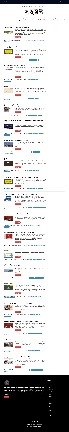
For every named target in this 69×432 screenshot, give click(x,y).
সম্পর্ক (54, 19)
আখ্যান (50, 405)
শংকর (7, 245)
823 (22, 98)
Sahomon (39, 426)
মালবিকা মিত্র (8, 60)
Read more (17, 37)
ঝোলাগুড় (6, 86)
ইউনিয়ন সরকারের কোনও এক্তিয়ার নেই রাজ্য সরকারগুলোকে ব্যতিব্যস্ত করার (21, 177)
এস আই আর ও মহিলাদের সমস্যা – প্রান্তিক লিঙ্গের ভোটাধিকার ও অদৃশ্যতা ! (21, 357)
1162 (22, 207)
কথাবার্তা (29, 19)
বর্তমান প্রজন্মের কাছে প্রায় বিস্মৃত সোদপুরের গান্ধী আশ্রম (16, 27)
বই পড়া (24, 19)
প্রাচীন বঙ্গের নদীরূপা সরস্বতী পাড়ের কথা (13, 265)
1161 (23, 278)
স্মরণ (34, 19)
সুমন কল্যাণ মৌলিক (9, 152)
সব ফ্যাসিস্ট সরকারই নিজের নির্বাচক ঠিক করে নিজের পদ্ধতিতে (18, 303)
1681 (22, 333)
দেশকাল (59, 19)
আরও (63, 19)
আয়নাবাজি (6, 251)
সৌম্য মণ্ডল (8, 188)
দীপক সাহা (8, 170)
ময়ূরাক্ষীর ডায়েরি (7, 340)
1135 (23, 60)
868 (23, 350)
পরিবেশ (50, 401)
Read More (6, 397)
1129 (22, 296)
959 (22, 314)
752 (21, 259)
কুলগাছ (5, 159)
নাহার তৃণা (8, 259)
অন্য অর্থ (50, 398)
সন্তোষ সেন (8, 207)
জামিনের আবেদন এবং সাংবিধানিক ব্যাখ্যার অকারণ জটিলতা (17, 214)
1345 (25, 152)
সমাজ (50, 19)
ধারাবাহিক (45, 19)
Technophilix (39, 424)
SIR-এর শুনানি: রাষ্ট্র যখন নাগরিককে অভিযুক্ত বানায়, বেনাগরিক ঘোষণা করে (20, 194)
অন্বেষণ (50, 415)
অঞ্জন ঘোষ (8, 225)
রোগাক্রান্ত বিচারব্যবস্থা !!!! (9, 283)
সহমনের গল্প (51, 403)
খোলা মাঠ (50, 410)
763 (22, 170)
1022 (22, 225)
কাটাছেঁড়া (50, 400)
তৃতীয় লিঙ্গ (50, 412)
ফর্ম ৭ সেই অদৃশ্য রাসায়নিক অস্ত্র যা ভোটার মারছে (15, 65)
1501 (20, 245)
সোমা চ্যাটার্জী (8, 370)
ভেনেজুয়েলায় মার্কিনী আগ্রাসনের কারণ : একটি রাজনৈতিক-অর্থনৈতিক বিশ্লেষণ (21, 322)
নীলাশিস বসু (8, 98)
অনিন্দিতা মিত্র (8, 350)
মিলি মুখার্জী (8, 133)
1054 (23, 370)
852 (22, 188)
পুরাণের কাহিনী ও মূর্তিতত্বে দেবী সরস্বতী (13, 105)
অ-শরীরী (50, 408)
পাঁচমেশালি (50, 407)
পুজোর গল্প (39, 19)
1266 (22, 79)
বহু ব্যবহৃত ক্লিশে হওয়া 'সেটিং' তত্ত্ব (12, 47)
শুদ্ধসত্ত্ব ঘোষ (8, 79)
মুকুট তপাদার (8, 40)
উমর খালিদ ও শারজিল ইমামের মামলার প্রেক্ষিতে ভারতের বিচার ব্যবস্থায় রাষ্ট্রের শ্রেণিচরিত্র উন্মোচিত (24, 121)
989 (22, 115)
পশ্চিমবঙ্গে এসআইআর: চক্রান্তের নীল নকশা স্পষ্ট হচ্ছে (16, 140)
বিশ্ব (49, 414)
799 (22, 40)
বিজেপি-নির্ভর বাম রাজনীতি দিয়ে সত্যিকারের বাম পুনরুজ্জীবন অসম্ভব (19, 232)
